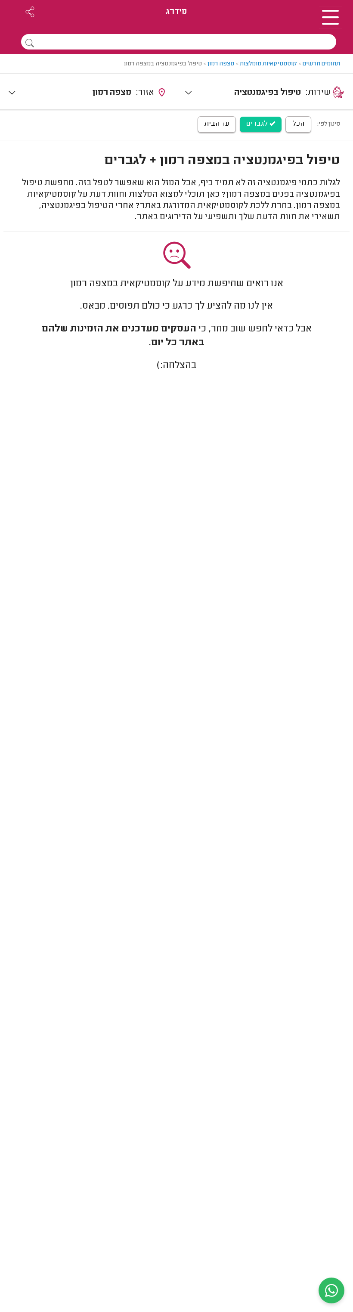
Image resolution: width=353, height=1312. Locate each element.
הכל (298, 124)
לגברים (257, 124)
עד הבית (216, 124)
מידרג (176, 11)
